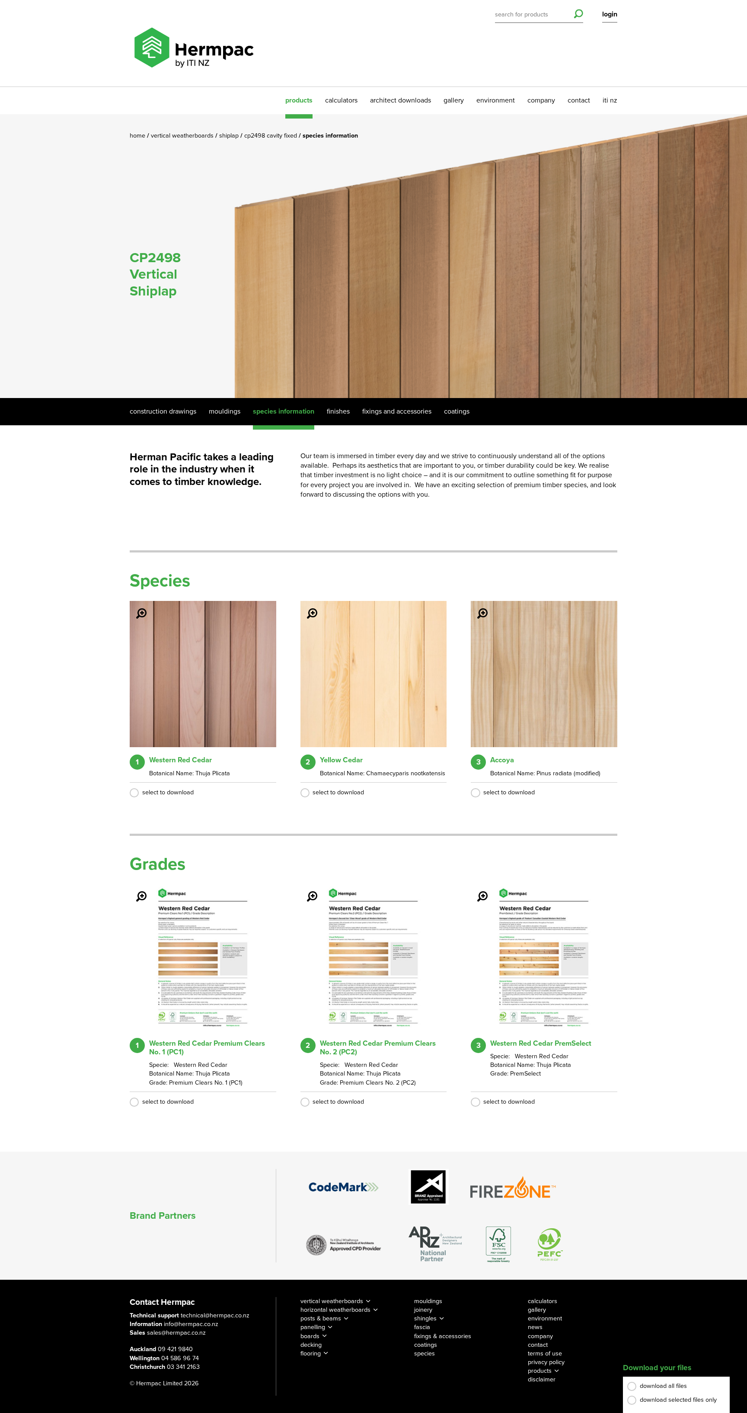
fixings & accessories (442, 1336)
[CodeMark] (343, 1186)
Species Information (283, 411)
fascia (422, 1327)
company (541, 100)
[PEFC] (550, 1244)
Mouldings (224, 411)
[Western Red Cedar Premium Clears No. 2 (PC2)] (306, 890)
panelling (312, 1327)
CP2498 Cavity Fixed (271, 135)
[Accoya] (477, 607)
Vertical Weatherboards (183, 135)
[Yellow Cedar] (306, 607)
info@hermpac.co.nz (191, 1324)
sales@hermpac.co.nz (176, 1332)
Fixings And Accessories (396, 411)
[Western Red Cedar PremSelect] (477, 890)
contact (579, 100)
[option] (373, 256)
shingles (425, 1318)
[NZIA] (343, 1244)
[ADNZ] (435, 1244)
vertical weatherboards (331, 1301)
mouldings (428, 1301)
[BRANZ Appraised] (429, 1187)
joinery (423, 1309)
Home (138, 135)
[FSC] (498, 1244)
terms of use (545, 1353)
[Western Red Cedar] (136, 607)
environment (495, 100)
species (424, 1353)
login (609, 14)
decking (311, 1345)
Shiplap (229, 135)
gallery (454, 100)
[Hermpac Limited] (194, 43)
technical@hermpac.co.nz (215, 1315)
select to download (168, 792)
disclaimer (541, 1379)
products (299, 100)
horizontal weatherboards (335, 1309)
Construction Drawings (163, 411)
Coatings (456, 411)
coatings (425, 1345)
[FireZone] (513, 1187)
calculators (341, 100)
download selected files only (678, 1399)
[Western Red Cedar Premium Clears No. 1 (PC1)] (136, 890)
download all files (663, 1386)
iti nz (610, 100)
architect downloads (400, 100)
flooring (310, 1353)
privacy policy (546, 1362)
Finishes (338, 411)
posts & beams (320, 1318)
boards (309, 1336)
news (535, 1327)
